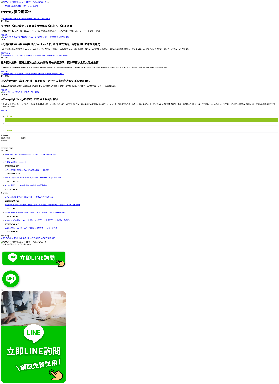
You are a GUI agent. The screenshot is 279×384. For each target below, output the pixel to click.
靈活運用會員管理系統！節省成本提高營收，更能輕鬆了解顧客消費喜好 (33, 178)
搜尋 (23, 138)
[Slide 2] (6, 140)
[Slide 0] (2, 140)
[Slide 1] (4, 140)
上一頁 (9, 116)
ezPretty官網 (33, 6)
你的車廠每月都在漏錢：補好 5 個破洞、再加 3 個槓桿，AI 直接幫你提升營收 (35, 212)
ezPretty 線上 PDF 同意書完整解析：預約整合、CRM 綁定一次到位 (30, 154)
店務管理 (15, 6)
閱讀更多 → (5, 35)
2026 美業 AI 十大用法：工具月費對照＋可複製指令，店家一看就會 (31, 228)
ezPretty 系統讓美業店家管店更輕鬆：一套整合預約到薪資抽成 (29, 197)
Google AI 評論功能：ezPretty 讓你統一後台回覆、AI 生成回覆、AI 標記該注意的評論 (38, 220)
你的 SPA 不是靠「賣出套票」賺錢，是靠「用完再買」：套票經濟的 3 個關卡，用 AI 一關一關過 (42, 205)
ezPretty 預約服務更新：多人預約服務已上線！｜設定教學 (27, 170)
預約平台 (8, 6)
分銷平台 (25, 6)
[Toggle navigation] (47, 2)
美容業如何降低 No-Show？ (15, 162)
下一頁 (9, 131)
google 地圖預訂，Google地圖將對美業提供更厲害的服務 (27, 185)
